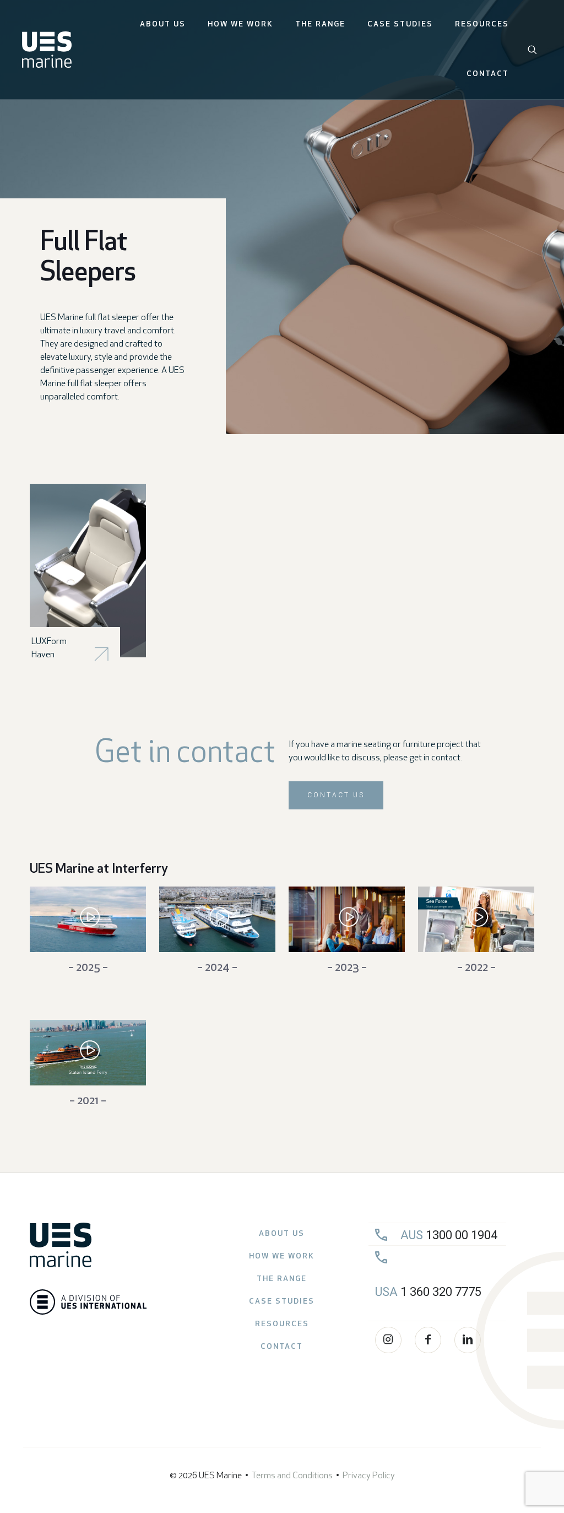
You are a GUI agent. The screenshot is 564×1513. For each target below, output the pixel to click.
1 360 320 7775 (428, 1292)
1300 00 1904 (448, 1235)
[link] (88, 570)
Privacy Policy (369, 1476)
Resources (282, 1324)
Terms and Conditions (292, 1476)
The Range (282, 1279)
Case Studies (281, 1302)
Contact (282, 1347)
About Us (282, 1234)
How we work (281, 1256)
